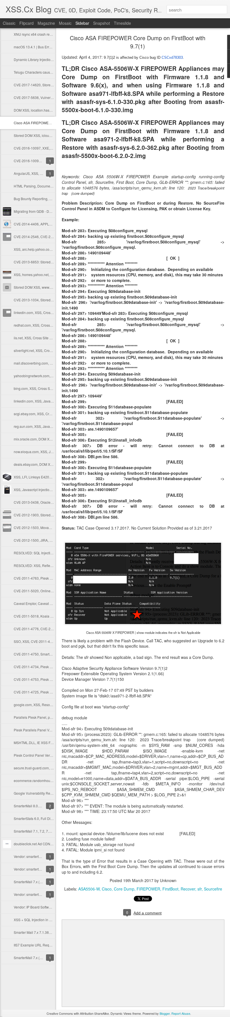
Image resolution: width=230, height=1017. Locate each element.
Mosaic (65, 23)
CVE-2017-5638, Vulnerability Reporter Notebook (51, 97)
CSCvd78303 (172, 57)
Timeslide (122, 23)
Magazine (46, 23)
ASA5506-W (89, 889)
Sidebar (82, 23)
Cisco (107, 889)
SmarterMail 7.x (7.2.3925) (34, 881)
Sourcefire (213, 889)
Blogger (165, 1013)
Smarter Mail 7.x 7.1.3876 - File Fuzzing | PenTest (51, 932)
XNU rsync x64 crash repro (34, 34)
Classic (9, 23)
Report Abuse (180, 1013)
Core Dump (124, 889)
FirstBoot (170, 889)
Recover (188, 889)
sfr (199, 889)
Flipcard (26, 23)
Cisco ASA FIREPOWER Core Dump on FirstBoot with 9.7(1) (137, 42)
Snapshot (101, 23)
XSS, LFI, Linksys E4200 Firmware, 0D (43, 476)
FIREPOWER (148, 889)
